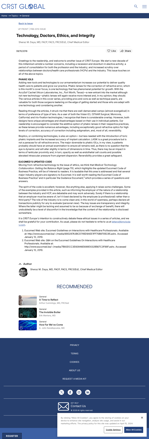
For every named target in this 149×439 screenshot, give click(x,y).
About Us (74, 370)
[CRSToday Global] (23, 6)
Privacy (74, 345)
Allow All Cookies (134, 430)
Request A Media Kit (74, 378)
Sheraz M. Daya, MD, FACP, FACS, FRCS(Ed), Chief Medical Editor (66, 269)
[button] (25, 264)
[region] (102, 425)
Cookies (74, 362)
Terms (74, 353)
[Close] (142, 417)
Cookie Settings (113, 430)
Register (12, 435)
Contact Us (78, 406)
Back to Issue (26, 23)
